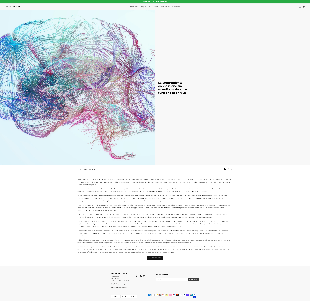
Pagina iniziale (115, 276)
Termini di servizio (116, 278)
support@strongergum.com (119, 287)
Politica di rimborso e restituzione (120, 280)
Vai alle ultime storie (155, 257)
